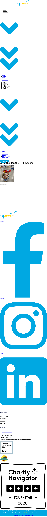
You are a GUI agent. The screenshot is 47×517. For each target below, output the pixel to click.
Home (4, 7)
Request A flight (6, 86)
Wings (4, 10)
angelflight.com (25, 512)
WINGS (4, 88)
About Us (5, 11)
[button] (9, 43)
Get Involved (5, 87)
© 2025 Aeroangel (23, 515)
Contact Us (5, 12)
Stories (4, 9)
